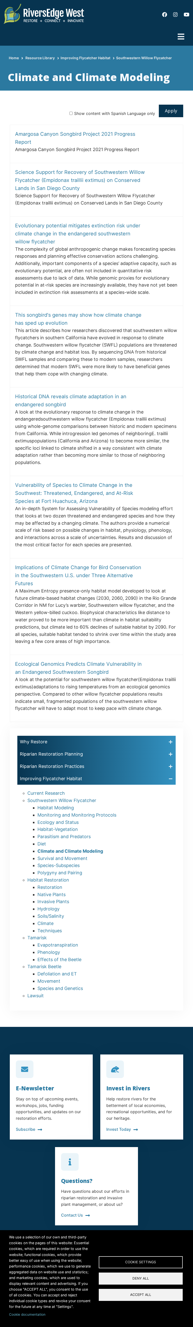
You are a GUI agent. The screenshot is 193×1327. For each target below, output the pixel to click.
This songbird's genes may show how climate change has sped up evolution (78, 319)
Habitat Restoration (48, 880)
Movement (48, 981)
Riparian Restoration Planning (51, 754)
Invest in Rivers (128, 1088)
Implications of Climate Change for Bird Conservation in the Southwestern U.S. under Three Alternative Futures (78, 575)
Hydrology (48, 908)
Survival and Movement (62, 858)
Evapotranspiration (57, 945)
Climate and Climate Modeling (70, 851)
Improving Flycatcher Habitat (85, 58)
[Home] (44, 13)
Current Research (46, 793)
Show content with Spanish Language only (114, 113)
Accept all (140, 1295)
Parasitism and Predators (64, 836)
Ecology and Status (58, 822)
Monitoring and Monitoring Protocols (76, 815)
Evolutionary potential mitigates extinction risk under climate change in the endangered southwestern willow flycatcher (77, 234)
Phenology (48, 952)
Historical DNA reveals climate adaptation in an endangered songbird (70, 400)
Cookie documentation (27, 1314)
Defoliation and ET (57, 973)
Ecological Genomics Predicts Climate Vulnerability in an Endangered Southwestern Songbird (78, 668)
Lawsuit (35, 995)
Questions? (76, 1180)
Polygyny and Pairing (59, 872)
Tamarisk (37, 937)
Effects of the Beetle (59, 959)
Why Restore (33, 741)
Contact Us (72, 1215)
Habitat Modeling (55, 807)
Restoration (49, 887)
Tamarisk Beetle (44, 966)
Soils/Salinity (50, 916)
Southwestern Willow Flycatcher (144, 58)
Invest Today (118, 1129)
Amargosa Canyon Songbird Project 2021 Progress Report (75, 138)
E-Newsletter (35, 1088)
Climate (45, 923)
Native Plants (51, 894)
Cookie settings (140, 1262)
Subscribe (25, 1129)
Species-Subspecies (58, 865)
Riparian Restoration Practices (52, 766)
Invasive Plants (53, 901)
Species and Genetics (60, 988)
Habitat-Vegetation (57, 829)
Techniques (49, 930)
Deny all (140, 1278)
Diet (41, 843)
